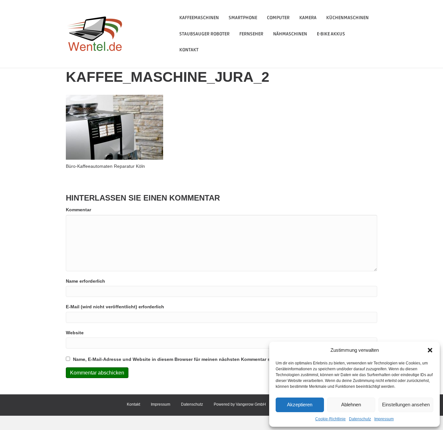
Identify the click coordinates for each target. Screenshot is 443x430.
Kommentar (78, 209)
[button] (430, 350)
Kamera (308, 17)
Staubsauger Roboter (204, 34)
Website (75, 332)
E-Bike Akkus (331, 34)
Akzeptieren (299, 404)
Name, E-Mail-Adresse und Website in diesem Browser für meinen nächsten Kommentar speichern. (182, 359)
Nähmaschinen (290, 34)
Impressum (384, 419)
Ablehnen (351, 404)
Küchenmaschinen (347, 17)
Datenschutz (360, 419)
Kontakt (188, 50)
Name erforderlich (85, 281)
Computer (278, 17)
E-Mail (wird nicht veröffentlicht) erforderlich (115, 306)
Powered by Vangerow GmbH (240, 404)
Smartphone (243, 17)
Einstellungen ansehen (406, 404)
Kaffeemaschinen (199, 17)
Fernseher (251, 34)
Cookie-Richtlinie (330, 419)
